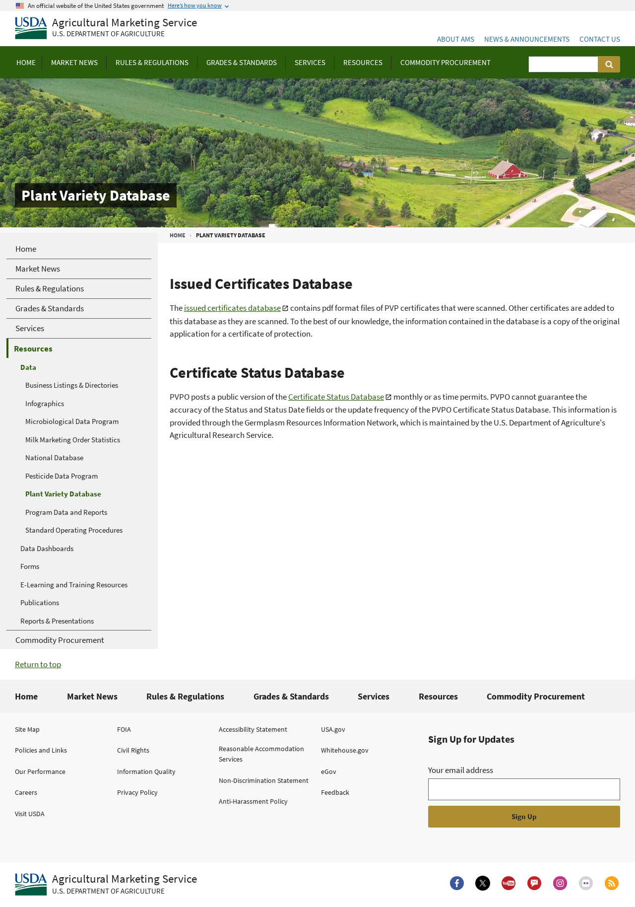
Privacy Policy (137, 792)
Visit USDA (30, 813)
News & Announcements (527, 39)
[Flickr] (586, 883)
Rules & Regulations (185, 696)
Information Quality (146, 771)
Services (373, 696)
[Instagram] (560, 883)
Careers (26, 792)
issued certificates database (232, 307)
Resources (438, 696)
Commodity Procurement (536, 696)
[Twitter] (483, 883)
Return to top (38, 664)
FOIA (124, 729)
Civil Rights (133, 750)
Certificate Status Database (336, 396)
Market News (92, 696)
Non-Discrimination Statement (264, 780)
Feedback (335, 792)
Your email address (460, 770)
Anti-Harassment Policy (253, 801)
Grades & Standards (291, 696)
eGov (328, 771)
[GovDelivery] (534, 883)
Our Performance (40, 771)
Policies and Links (41, 750)
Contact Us (599, 39)
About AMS (455, 39)
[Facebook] (457, 883)
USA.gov (333, 729)
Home (178, 235)
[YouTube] (508, 883)
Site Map (27, 729)
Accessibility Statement (253, 729)
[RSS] (612, 883)
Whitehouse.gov (345, 750)
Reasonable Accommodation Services (261, 754)
